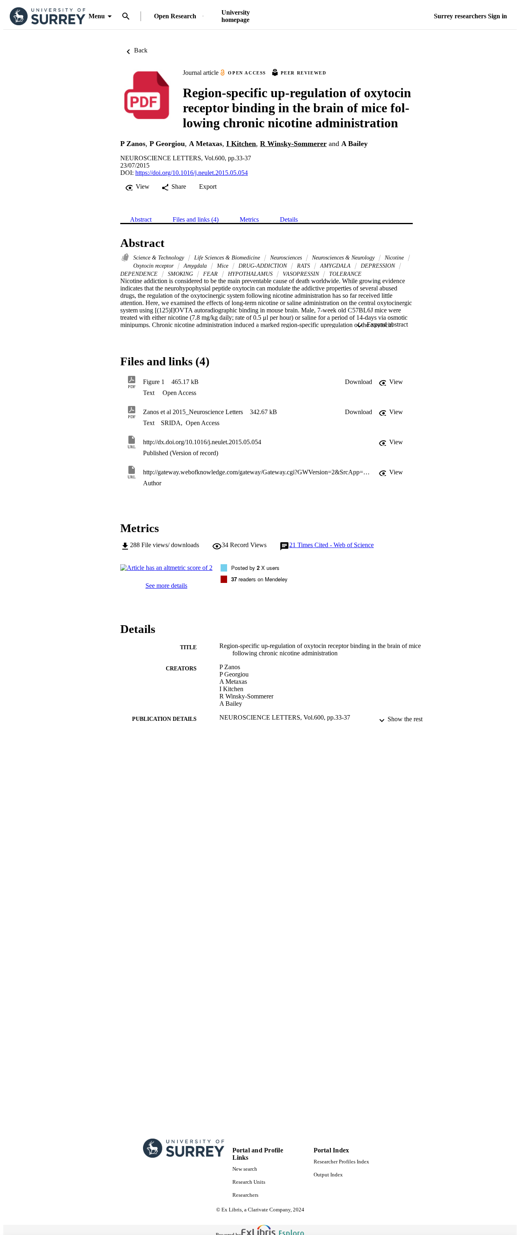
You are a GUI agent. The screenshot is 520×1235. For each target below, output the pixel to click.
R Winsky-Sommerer (293, 144)
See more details (166, 585)
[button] (358, 382)
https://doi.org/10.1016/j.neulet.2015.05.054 (191, 172)
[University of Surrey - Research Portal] (47, 16)
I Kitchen (241, 144)
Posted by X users (255, 568)
